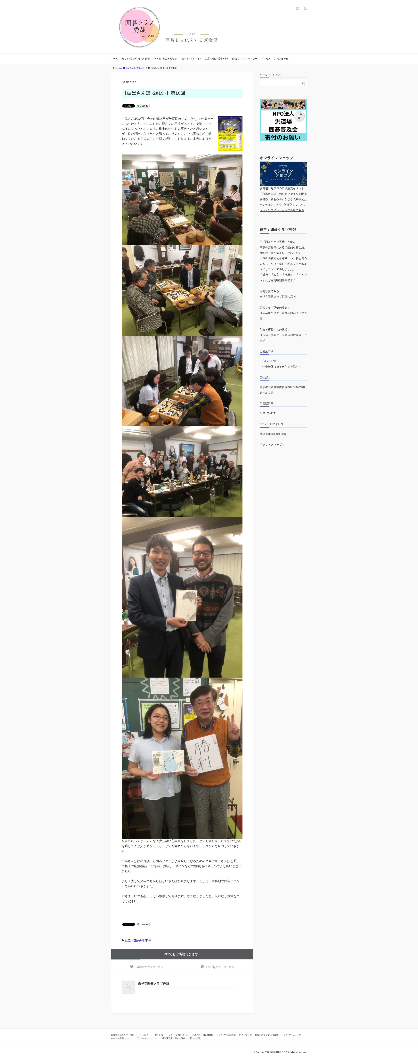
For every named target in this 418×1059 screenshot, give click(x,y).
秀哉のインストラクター (244, 58)
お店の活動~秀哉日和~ (216, 58)
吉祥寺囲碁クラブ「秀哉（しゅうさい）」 (131, 1035)
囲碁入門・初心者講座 (202, 1035)
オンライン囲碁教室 (226, 1035)
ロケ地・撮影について (121, 1038)
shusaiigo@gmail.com (273, 433)
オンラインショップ (291, 1035)
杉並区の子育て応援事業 (266, 1035)
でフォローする (149, 967)
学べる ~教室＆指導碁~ (166, 58)
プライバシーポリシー (146, 1038)
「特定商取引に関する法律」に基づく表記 (180, 1038)
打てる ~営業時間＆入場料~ (136, 58)
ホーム (114, 58)
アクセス (265, 58)
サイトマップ (245, 1035)
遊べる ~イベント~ (191, 58)
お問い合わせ (281, 58)
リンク (169, 1035)
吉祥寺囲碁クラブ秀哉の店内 (278, 296)
